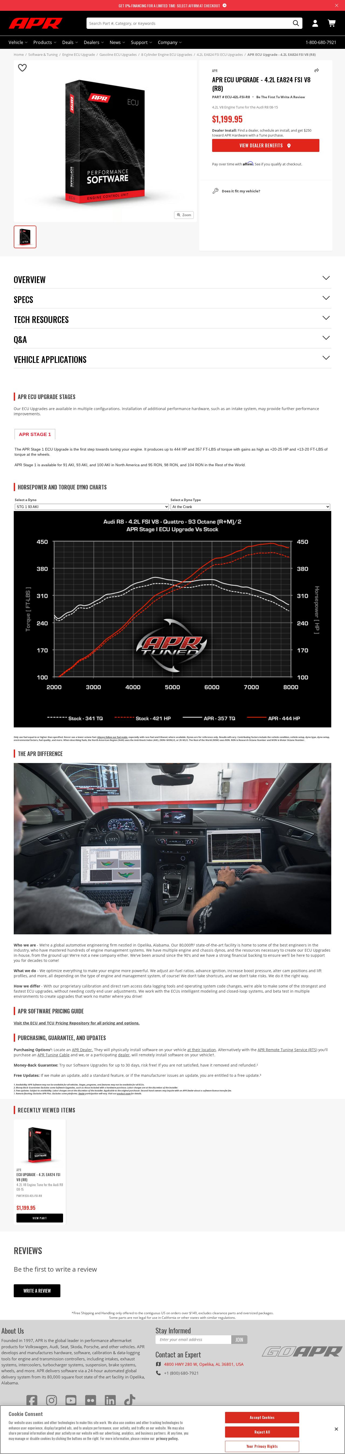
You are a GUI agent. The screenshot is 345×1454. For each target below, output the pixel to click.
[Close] (336, 1429)
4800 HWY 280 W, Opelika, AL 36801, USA (204, 1364)
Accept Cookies (262, 1417)
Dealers (91, 42)
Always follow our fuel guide (112, 736)
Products (42, 42)
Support (139, 42)
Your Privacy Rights (262, 1446)
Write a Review (37, 1291)
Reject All (262, 1432)
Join (239, 1339)
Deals (68, 42)
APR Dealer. (82, 1049)
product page (123, 1093)
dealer (124, 1054)
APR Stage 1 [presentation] (35, 434)
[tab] (35, 434)
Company (167, 42)
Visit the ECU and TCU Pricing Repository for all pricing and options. (77, 1023)
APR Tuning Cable (53, 1054)
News (115, 42)
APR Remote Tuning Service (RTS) (287, 1049)
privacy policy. (167, 1438)
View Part (40, 1218)
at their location (201, 1049)
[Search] (294, 23)
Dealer (81, 1093)
